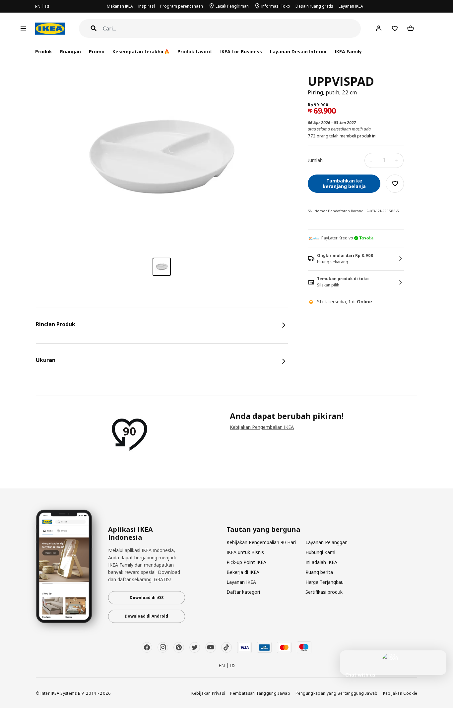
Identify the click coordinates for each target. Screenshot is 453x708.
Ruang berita (319, 572)
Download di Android (146, 616)
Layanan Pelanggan (326, 542)
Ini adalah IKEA (321, 562)
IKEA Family (348, 51)
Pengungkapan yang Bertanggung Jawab (336, 693)
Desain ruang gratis (314, 6)
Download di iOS (146, 597)
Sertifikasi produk (324, 592)
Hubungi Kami (320, 552)
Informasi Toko (275, 6)
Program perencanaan (181, 6)
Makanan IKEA (120, 6)
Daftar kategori (243, 592)
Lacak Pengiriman (232, 6)
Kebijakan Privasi (208, 693)
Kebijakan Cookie (400, 693)
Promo (96, 51)
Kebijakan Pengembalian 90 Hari (261, 542)
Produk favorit (194, 51)
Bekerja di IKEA (243, 572)
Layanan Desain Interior (298, 51)
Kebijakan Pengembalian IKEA (262, 427)
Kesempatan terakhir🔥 (140, 51)
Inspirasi (146, 6)
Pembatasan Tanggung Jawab (260, 693)
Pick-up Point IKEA (246, 562)
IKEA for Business (241, 51)
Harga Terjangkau (324, 582)
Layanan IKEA (351, 6)
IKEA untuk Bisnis (245, 552)
